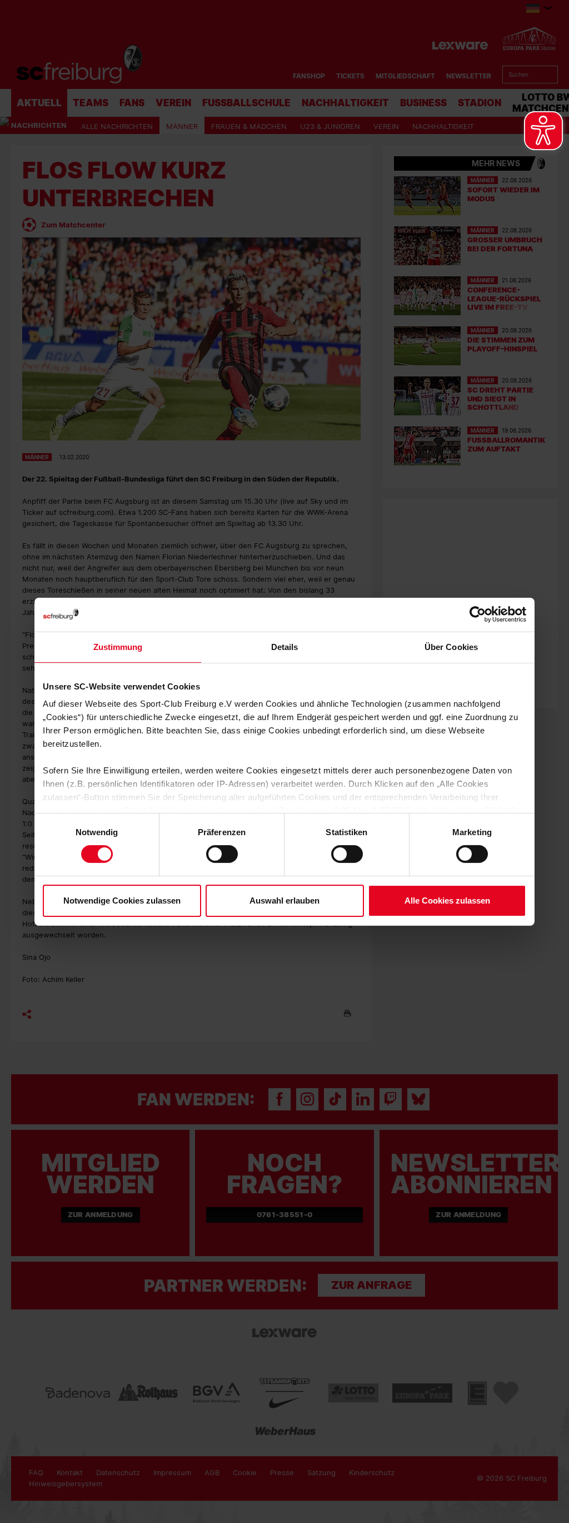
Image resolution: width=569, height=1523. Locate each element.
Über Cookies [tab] (451, 646)
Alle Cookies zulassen (447, 900)
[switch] (222, 854)
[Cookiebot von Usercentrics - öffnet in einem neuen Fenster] (477, 614)
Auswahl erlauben (284, 900)
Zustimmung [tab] (118, 646)
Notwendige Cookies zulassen (122, 900)
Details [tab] (284, 646)
